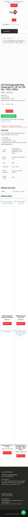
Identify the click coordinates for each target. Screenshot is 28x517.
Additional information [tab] (15, 126)
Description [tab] (5, 126)
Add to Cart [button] (6, 323)
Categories (6, 31)
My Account (14, 5)
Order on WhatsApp (9, 116)
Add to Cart (9, 111)
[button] (8, 116)
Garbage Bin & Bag (5, 121)
